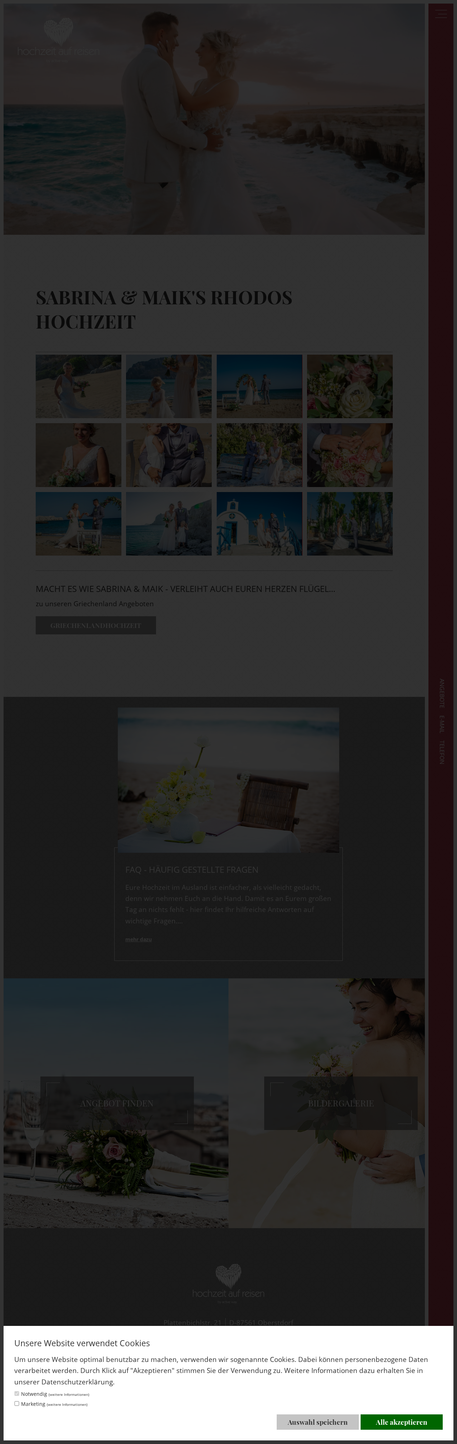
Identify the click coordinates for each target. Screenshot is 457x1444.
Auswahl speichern (318, 1422)
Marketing (54, 1403)
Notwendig (55, 1393)
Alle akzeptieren (401, 1422)
